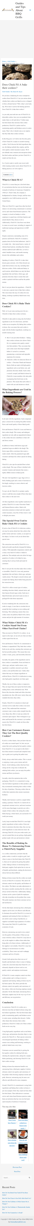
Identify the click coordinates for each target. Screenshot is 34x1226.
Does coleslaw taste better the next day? (12, 1143)
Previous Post (17, 1167)
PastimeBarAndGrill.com (18, 1222)
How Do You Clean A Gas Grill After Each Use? (16, 1198)
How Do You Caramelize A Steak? (12, 1213)
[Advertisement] (17, 38)
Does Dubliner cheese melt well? (23, 1157)
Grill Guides (6, 92)
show (11, 174)
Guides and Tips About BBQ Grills (20, 10)
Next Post (17, 1171)
